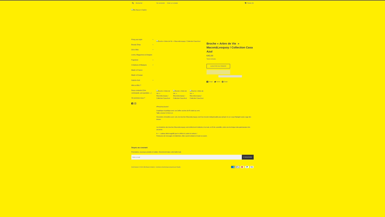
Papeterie (142, 60)
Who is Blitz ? (136, 85)
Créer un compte (172, 3)
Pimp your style (142, 39)
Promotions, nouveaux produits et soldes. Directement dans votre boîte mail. (156, 152)
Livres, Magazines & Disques (141, 55)
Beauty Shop (142, 45)
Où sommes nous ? (138, 98)
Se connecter (160, 3)
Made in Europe (137, 75)
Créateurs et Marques (142, 65)
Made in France (136, 70)
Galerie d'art (142, 80)
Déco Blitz (142, 50)
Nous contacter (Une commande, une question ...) (141, 92)
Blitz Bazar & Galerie (149, 167)
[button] (218, 72)
